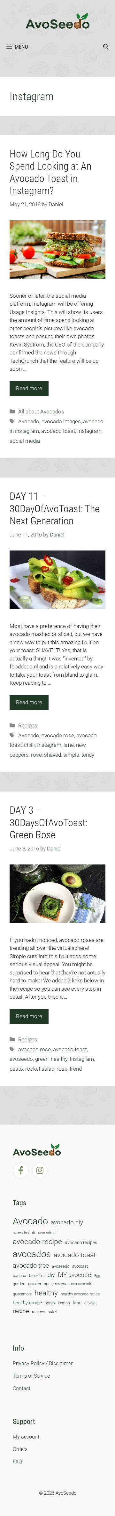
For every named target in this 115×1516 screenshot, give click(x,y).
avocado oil (47, 1233)
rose (36, 755)
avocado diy (67, 1222)
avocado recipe (37, 1241)
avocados (32, 1254)
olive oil (90, 1303)
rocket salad (39, 1069)
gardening (38, 1283)
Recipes (27, 725)
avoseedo (21, 1059)
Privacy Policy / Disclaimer (43, 1363)
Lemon (64, 1303)
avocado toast (58, 431)
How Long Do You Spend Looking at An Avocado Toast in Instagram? (50, 172)
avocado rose (58, 735)
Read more (29, 388)
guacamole (22, 1294)
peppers (19, 755)
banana (19, 1275)
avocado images (61, 421)
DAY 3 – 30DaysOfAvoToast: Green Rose (48, 822)
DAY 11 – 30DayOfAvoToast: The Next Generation (55, 508)
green (42, 1059)
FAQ (17, 1462)
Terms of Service (31, 1376)
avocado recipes (81, 1242)
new (81, 745)
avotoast (80, 1266)
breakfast (37, 1275)
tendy (87, 755)
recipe (21, 1311)
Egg (97, 1276)
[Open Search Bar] (106, 47)
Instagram (89, 431)
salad (52, 1312)
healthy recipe (27, 1303)
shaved (52, 755)
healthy (59, 1059)
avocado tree (31, 1265)
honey (50, 1303)
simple (71, 755)
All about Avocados (41, 411)
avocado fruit (24, 1233)
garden (19, 1283)
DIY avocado (74, 1275)
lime (69, 745)
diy (51, 1275)
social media (25, 441)
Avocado (28, 421)
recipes (38, 1311)
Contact (21, 1388)
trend (76, 1069)
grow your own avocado (71, 1284)
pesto (16, 1069)
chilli (29, 745)
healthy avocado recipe (80, 1294)
